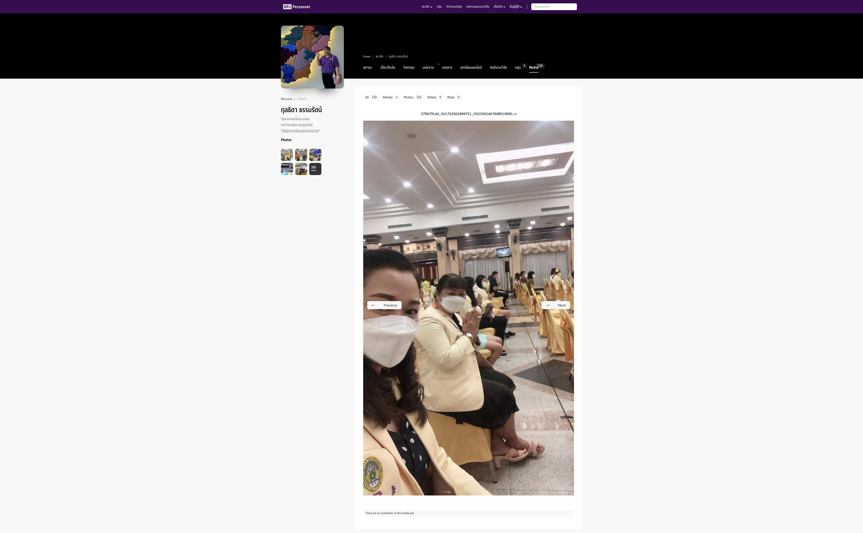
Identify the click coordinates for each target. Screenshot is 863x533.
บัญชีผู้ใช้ (514, 6)
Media (533, 67)
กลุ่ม (439, 6)
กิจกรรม (408, 68)
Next (562, 305)
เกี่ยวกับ (498, 6)
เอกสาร (447, 68)
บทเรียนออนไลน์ (471, 68)
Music (453, 97)
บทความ (428, 68)
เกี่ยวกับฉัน (387, 68)
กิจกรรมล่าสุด (454, 6)
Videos (434, 97)
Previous (390, 305)
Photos (412, 97)
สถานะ (367, 68)
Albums (390, 97)
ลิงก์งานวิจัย (498, 68)
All (371, 97)
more (313, 168)
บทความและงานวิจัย (477, 6)
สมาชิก (426, 6)
